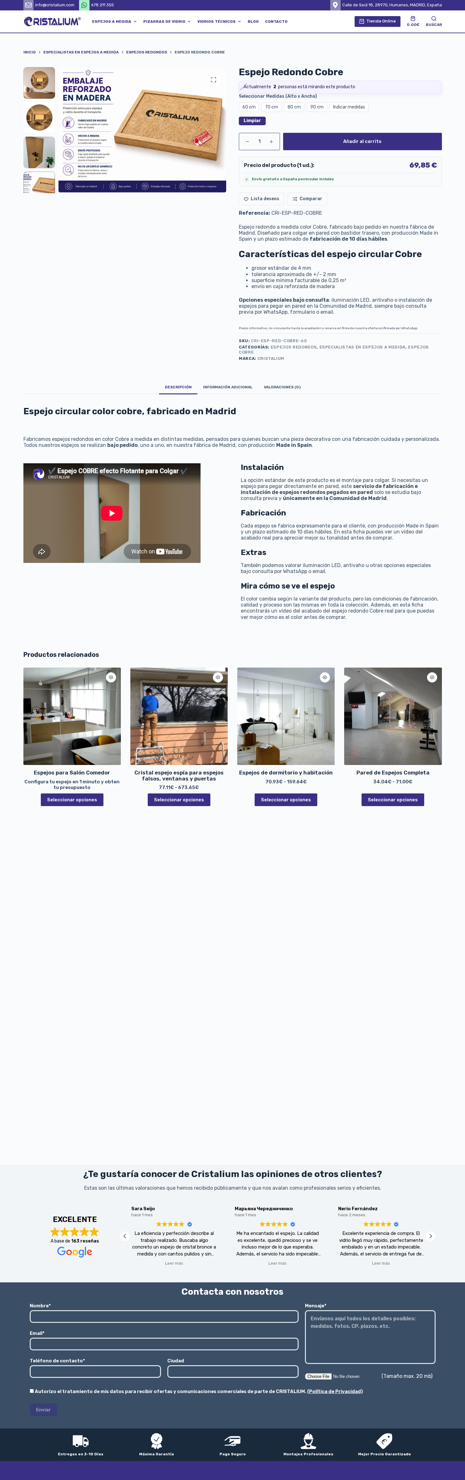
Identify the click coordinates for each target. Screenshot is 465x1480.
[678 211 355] (84, 5)
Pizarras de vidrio (164, 21)
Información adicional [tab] (227, 387)
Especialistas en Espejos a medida (362, 347)
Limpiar (252, 120)
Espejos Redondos (294, 347)
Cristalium (271, 358)
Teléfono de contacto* (57, 1361)
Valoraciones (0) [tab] (282, 387)
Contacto (276, 21)
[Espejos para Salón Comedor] (72, 716)
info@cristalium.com (54, 5)
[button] (430, 1236)
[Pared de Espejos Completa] (393, 716)
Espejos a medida (111, 21)
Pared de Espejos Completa (393, 772)
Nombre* (40, 1306)
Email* (37, 1333)
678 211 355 (102, 5)
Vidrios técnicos (216, 21)
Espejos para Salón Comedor (72, 772)
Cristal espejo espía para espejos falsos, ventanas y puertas (179, 775)
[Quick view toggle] (111, 677)
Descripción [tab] (178, 387)
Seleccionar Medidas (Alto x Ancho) (278, 96)
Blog (253, 21)
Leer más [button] (174, 1263)
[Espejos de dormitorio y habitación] (286, 716)
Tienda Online (381, 21)
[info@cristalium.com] (28, 5)
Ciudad (175, 1361)
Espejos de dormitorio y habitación (286, 772)
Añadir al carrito (362, 141)
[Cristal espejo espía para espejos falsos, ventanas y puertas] (179, 716)
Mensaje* (315, 1306)
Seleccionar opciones (72, 800)
